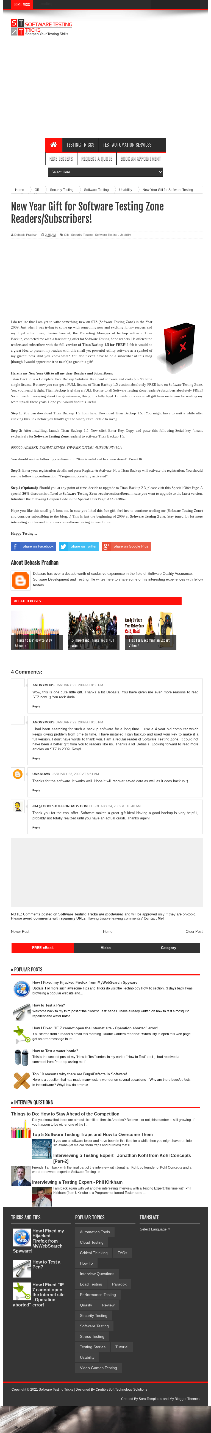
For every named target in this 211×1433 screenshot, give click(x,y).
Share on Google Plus (130, 546)
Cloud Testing (92, 1242)
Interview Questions (97, 1273)
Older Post (194, 931)
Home (107, 931)
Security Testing (82, 234)
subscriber (125, 356)
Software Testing (106, 234)
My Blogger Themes (184, 1399)
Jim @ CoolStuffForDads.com (60, 806)
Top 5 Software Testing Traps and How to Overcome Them (92, 1134)
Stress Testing (92, 1336)
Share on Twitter (83, 546)
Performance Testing (98, 1294)
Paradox (119, 1284)
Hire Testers (61, 158)
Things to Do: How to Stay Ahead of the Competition (65, 1114)
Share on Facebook (38, 546)
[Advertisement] (131, 91)
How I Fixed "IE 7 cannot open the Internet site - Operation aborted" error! (39, 1294)
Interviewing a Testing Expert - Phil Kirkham (77, 1182)
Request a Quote (96, 158)
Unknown (41, 774)
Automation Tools (95, 1232)
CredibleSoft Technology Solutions (121, 1389)
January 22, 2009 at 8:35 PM (79, 722)
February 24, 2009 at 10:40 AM (115, 806)
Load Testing (91, 1284)
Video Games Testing (98, 1368)
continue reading (147, 510)
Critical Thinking (94, 1253)
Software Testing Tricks (78, 914)
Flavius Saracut (58, 333)
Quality (86, 1305)
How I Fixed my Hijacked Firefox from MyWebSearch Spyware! (38, 1241)
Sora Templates (150, 1399)
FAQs (122, 1253)
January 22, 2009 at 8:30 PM (79, 685)
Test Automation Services (127, 144)
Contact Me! (154, 918)
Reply (36, 706)
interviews (53, 522)
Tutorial (121, 1347)
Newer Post (20, 931)
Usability (125, 234)
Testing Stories (93, 1347)
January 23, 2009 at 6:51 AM (75, 774)
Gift (66, 234)
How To (86, 1263)
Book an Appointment (141, 158)
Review (108, 1305)
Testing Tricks (80, 144)
